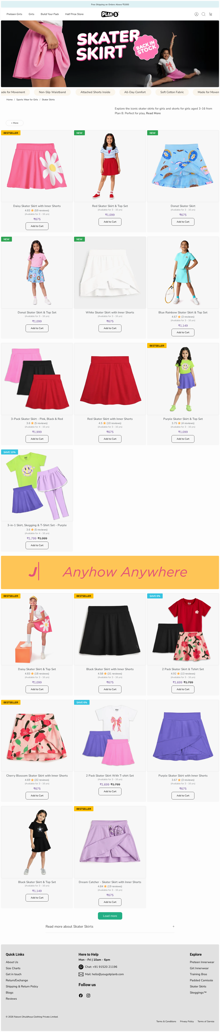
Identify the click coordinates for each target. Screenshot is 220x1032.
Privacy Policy (187, 1021)
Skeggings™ (198, 992)
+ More (14, 122)
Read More (153, 113)
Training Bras (198, 974)
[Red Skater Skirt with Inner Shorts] (110, 379)
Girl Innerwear (199, 968)
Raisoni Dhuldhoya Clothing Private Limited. (36, 1016)
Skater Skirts (48, 99)
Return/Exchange (17, 980)
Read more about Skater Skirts (69, 926)
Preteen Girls (14, 14)
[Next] (148, 4)
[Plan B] (110, 14)
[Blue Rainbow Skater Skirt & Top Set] (183, 273)
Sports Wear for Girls (27, 99)
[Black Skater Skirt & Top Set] (37, 842)
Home (9, 99)
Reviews (11, 999)
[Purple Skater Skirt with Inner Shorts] (183, 736)
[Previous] (71, 4)
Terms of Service (206, 1021)
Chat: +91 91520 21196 (101, 967)
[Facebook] (81, 995)
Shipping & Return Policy (22, 986)
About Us (12, 962)
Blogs (9, 992)
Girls (31, 14)
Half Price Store (74, 14)
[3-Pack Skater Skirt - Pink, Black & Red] (37, 379)
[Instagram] (88, 995)
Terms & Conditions (166, 1021)
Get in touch (13, 974)
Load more (110, 916)
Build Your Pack (50, 14)
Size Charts (13, 968)
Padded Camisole (201, 980)
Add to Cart (37, 226)
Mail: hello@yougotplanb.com (104, 974)
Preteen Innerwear (202, 962)
